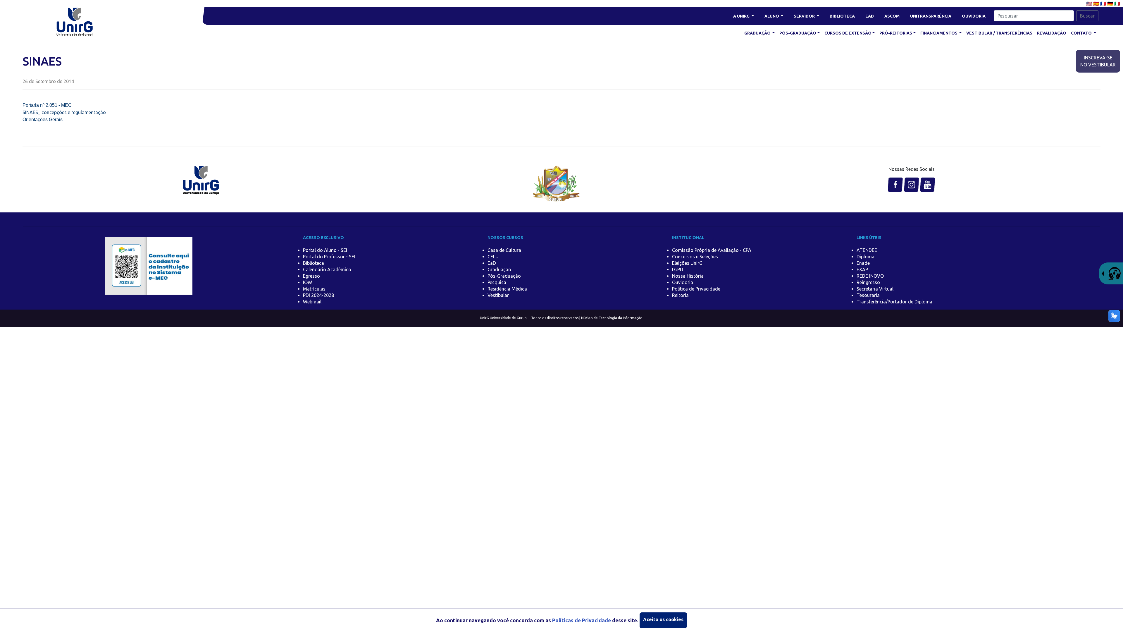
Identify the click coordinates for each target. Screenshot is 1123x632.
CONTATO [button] (1082, 33)
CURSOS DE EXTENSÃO (847, 33)
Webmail (312, 301)
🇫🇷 (1103, 3)
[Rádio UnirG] (1111, 273)
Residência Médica (507, 288)
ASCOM (892, 16)
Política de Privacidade (696, 288)
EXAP (862, 269)
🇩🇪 (1110, 3)
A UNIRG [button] (741, 16)
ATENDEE (867, 250)
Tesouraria (868, 295)
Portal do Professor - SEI (329, 256)
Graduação (499, 269)
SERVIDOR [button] (805, 16)
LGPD (677, 269)
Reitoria (680, 295)
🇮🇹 (1117, 3)
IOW (307, 282)
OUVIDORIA (974, 16)
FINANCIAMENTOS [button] (939, 33)
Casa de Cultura (504, 250)
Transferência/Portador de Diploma (894, 301)
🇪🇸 (1096, 3)
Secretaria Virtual (875, 288)
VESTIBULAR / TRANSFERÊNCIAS (999, 33)
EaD (492, 263)
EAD (869, 16)
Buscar (1087, 15)
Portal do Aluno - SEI (325, 250)
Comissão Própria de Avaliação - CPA (711, 250)
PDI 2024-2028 (318, 295)
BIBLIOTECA (842, 16)
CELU (493, 256)
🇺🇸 (1089, 3)
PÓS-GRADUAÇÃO (797, 33)
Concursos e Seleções (695, 256)
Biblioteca (313, 263)
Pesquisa (497, 282)
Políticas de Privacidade (581, 620)
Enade (863, 263)
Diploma (865, 256)
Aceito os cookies (663, 619)
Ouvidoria (682, 282)
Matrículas (314, 288)
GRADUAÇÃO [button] (757, 33)
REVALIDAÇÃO (1051, 33)
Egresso (311, 276)
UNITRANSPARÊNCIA (930, 16)
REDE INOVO (870, 276)
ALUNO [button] (772, 16)
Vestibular (498, 295)
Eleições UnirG (687, 263)
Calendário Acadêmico (327, 269)
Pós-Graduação (504, 276)
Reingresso (868, 282)
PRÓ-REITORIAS (895, 33)
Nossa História (688, 276)
